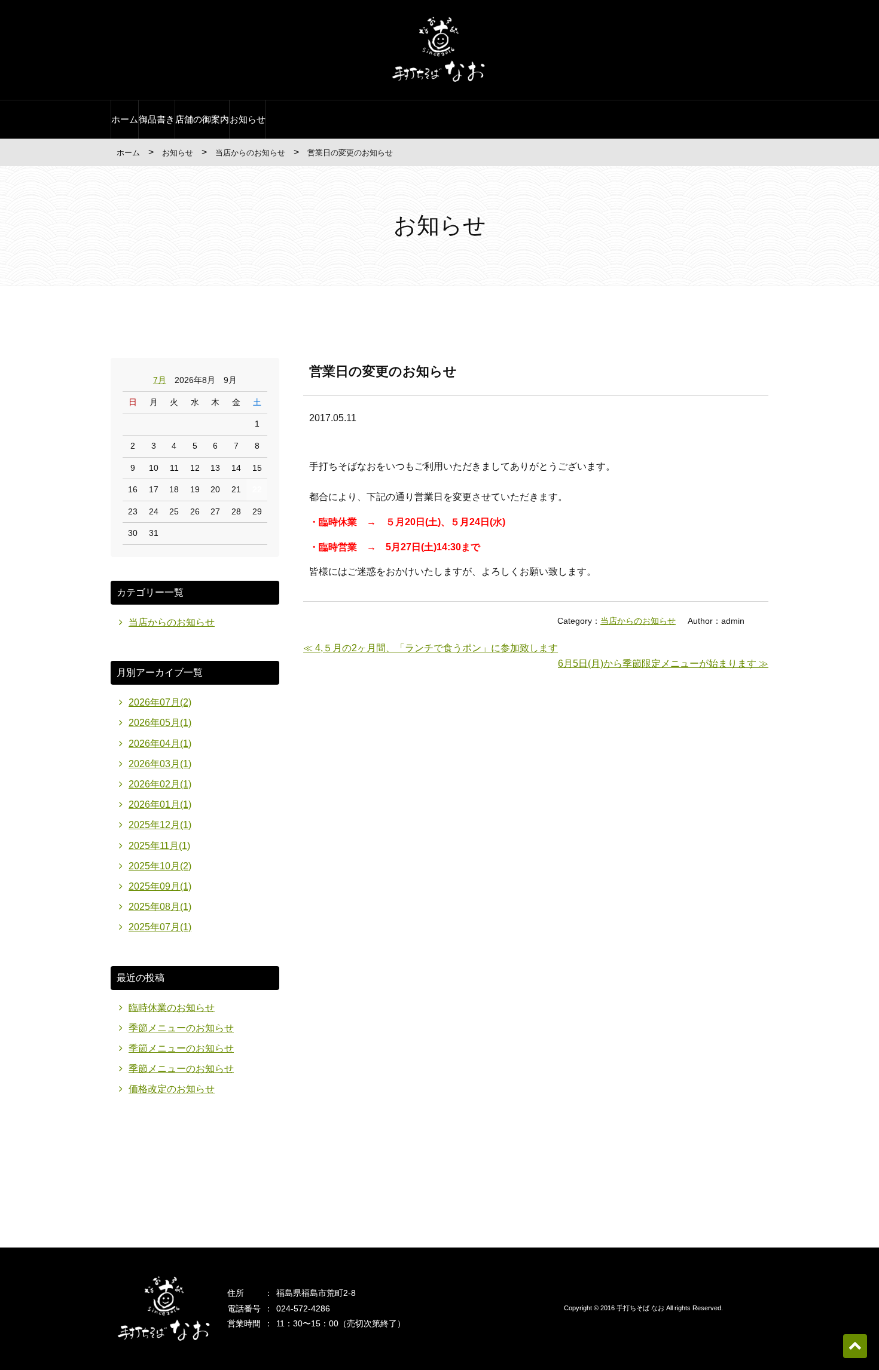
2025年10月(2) (160, 866)
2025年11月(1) (159, 846)
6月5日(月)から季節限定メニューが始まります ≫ (663, 663)
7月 (159, 380)
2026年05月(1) (160, 723)
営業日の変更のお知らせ (383, 371)
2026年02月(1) (160, 784)
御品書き (157, 119)
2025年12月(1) (160, 825)
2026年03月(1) (160, 764)
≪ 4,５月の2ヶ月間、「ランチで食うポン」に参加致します (430, 648)
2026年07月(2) (160, 702)
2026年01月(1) (160, 804)
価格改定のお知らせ (172, 1089)
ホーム (124, 119)
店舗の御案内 (202, 119)
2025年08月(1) (160, 907)
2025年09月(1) (160, 886)
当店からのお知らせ (250, 152)
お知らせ (247, 119)
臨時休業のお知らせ (172, 1008)
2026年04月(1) (160, 743)
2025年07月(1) (160, 927)
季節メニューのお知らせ (181, 1028)
